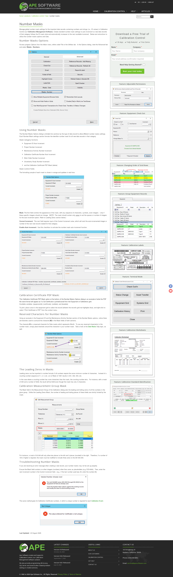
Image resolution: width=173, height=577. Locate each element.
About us (91, 550)
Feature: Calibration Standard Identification (132, 382)
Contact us (92, 564)
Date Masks (92, 326)
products (27, 16)
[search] (151, 16)
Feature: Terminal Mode (132, 277)
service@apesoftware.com (136, 563)
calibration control (38, 16)
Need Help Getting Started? (131, 64)
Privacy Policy (63, 574)
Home (95, 11)
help (46, 16)
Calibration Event (97, 501)
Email (113, 55)
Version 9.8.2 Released (62, 556)
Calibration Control (114, 11)
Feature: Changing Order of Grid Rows (132, 165)
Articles (145, 11)
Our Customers (93, 554)
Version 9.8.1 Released (62, 563)
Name (113, 47)
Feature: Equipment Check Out (132, 113)
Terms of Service (75, 574)
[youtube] (171, 291)
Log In (144, 2)
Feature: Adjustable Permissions (132, 84)
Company (137, 47)
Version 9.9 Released (61, 549)
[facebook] (171, 286)
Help (133, 11)
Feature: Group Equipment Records (132, 194)
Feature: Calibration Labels (132, 245)
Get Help (91, 561)
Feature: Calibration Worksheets (132, 330)
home (21, 16)
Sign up (151, 2)
